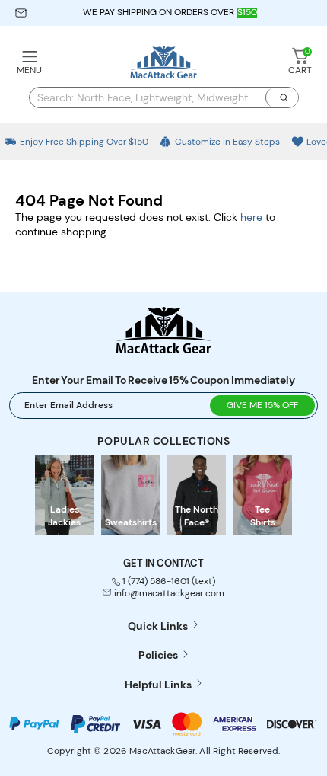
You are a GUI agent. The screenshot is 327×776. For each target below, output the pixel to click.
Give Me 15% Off (262, 405)
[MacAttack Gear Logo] (163, 349)
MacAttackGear (162, 751)
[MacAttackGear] (163, 63)
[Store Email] (21, 13)
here (251, 217)
